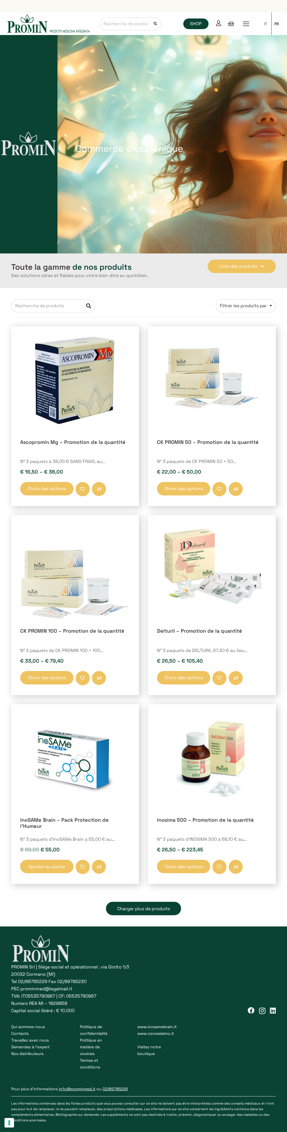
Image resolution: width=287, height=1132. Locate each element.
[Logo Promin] (49, 23)
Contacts (20, 1033)
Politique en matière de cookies (91, 1047)
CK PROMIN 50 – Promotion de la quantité (208, 442)
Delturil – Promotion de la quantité (199, 631)
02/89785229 (32, 981)
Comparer (93, 870)
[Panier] (231, 24)
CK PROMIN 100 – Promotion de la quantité (72, 631)
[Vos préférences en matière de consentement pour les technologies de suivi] (9, 1123)
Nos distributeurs (27, 1053)
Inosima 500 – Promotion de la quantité (205, 820)
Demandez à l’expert (30, 1046)
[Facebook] (251, 1010)
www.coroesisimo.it (155, 1033)
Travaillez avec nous (30, 1040)
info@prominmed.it (77, 1088)
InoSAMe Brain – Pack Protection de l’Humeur (64, 823)
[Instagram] (262, 1010)
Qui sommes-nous (28, 1026)
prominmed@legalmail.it (46, 989)
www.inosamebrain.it (157, 1026)
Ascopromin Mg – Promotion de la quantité (73, 442)
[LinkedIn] (273, 1010)
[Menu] (246, 24)
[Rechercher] (154, 23)
